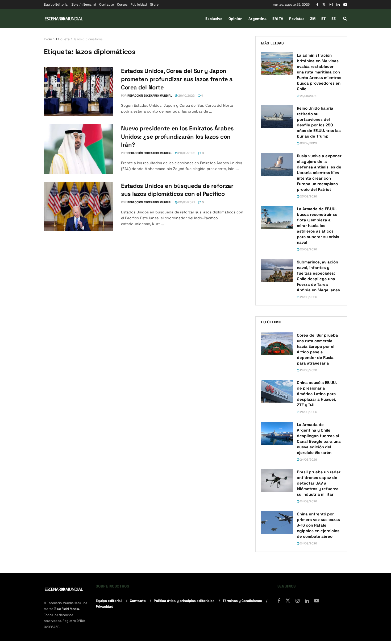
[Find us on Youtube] (345, 4)
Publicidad (139, 4)
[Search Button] (345, 18)
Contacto (106, 4)
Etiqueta (63, 39)
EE (333, 18)
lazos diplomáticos (88, 39)
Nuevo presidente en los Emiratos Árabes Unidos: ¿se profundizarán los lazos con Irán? (177, 136)
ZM (312, 18)
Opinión (235, 18)
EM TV (277, 18)
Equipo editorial (109, 600)
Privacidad (104, 606)
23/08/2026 (308, 196)
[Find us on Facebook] (317, 4)
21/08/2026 (308, 96)
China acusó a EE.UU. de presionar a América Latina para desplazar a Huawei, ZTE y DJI (317, 393)
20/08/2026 (308, 249)
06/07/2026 (308, 143)
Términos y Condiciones (242, 600)
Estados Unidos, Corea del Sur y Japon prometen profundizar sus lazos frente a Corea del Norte (177, 79)
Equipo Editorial (56, 4)
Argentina (257, 18)
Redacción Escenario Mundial (149, 95)
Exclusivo (214, 18)
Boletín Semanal (84, 4)
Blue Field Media (66, 609)
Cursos (122, 4)
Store (154, 4)
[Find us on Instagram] (331, 4)
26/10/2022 (186, 95)
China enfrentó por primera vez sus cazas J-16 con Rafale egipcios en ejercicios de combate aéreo (318, 525)
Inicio (48, 39)
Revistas (296, 18)
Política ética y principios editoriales (184, 600)
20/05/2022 (186, 153)
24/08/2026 (308, 297)
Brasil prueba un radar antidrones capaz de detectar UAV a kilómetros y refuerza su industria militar (318, 483)
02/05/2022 (186, 202)
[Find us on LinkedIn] (338, 4)
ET (323, 18)
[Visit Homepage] (64, 18)
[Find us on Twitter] (324, 4)
